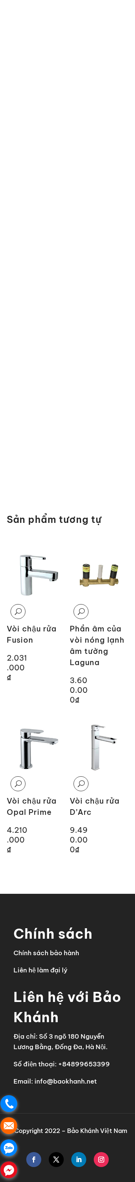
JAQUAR (55, 41)
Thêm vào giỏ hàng (50, 460)
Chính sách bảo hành (46, 953)
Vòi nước (87, 41)
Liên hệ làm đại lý (41, 970)
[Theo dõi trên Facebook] (33, 1159)
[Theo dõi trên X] (56, 1159)
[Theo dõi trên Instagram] (101, 1159)
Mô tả (18, 324)
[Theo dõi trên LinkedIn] (78, 1159)
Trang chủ (21, 41)
